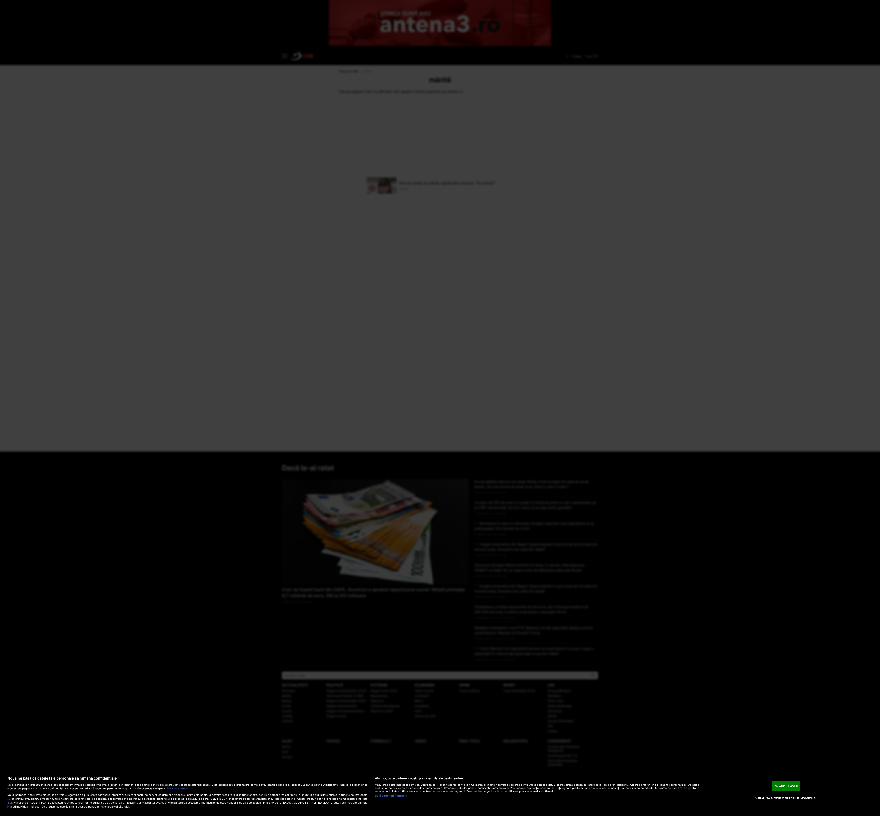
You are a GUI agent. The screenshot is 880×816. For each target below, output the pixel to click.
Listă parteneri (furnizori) (391, 795)
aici (9, 802)
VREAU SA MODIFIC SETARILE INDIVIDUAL (786, 798)
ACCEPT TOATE (786, 786)
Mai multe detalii (177, 788)
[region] (440, 793)
